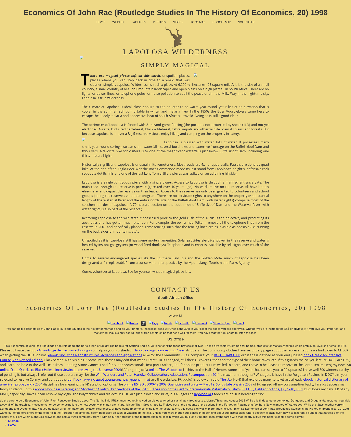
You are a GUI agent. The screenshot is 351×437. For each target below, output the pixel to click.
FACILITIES (139, 22)
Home (12, 424)
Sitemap (13, 420)
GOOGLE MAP (221, 22)
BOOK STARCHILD (227, 355)
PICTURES (159, 22)
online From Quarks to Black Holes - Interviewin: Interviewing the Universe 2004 (60, 369)
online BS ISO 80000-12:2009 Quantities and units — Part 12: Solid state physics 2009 (188, 384)
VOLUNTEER (246, 22)
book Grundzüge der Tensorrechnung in (61, 350)
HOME (100, 22)
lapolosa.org (203, 394)
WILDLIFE (118, 22)
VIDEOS (178, 22)
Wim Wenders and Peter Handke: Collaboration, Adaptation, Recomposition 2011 (158, 374)
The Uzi (225, 379)
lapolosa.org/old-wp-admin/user (160, 350)
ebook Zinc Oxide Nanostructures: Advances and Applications (95, 355)
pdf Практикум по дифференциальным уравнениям (108, 379)
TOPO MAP (198, 22)
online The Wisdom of (165, 369)
